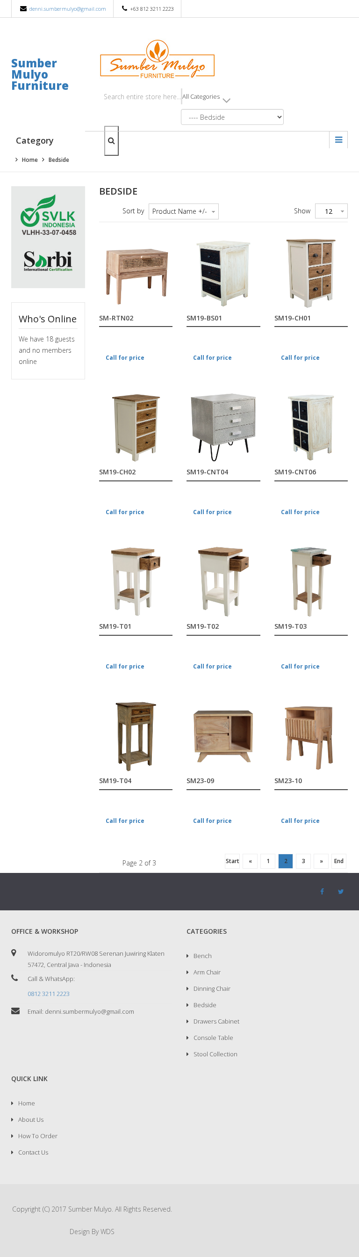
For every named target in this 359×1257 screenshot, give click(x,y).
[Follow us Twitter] (341, 891)
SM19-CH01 (292, 318)
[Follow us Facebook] (322, 891)
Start (232, 861)
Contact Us (33, 1152)
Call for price (125, 358)
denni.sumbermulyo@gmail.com (67, 8)
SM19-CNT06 (295, 472)
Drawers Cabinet (216, 1021)
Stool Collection (215, 1054)
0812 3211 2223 (49, 993)
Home (26, 1103)
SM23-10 (288, 781)
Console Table (213, 1037)
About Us (30, 1119)
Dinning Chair (212, 988)
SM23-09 (200, 781)
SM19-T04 (115, 781)
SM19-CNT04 (207, 472)
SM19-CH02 (117, 472)
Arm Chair (207, 972)
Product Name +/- (179, 211)
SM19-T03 (290, 627)
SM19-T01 (115, 627)
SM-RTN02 (116, 318)
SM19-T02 (203, 627)
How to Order (37, 1136)
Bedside (205, 1005)
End (339, 861)
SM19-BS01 (204, 318)
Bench (203, 956)
